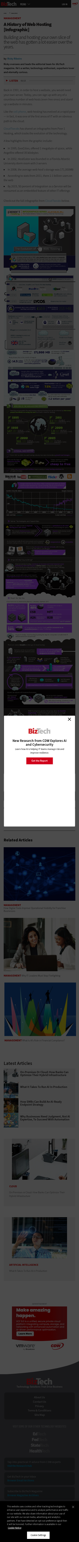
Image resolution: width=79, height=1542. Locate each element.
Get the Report (39, 761)
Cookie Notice (14, 1527)
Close (69, 719)
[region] (39, 1521)
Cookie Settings (38, 1535)
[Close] (73, 1507)
